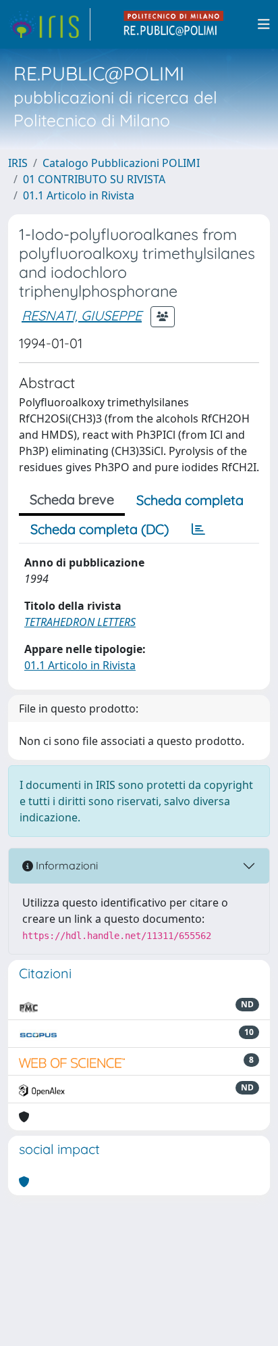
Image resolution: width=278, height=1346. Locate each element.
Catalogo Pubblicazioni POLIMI (121, 162)
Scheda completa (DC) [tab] (99, 529)
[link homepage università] (174, 24)
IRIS (18, 162)
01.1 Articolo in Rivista (78, 195)
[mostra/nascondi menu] (264, 24)
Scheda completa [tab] (190, 499)
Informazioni (65, 865)
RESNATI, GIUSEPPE (82, 315)
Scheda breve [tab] (72, 499)
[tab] (198, 529)
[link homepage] (49, 24)
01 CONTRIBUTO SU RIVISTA (94, 179)
